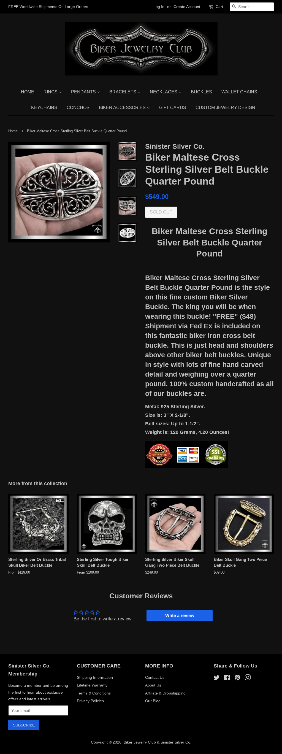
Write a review (179, 615)
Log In (158, 6)
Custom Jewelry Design (225, 107)
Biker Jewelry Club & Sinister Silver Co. (157, 742)
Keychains (44, 107)
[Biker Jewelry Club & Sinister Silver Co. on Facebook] (227, 678)
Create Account (186, 6)
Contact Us (154, 677)
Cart (219, 6)
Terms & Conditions (94, 693)
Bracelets (123, 92)
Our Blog (153, 701)
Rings (51, 92)
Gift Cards (172, 107)
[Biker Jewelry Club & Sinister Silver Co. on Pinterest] (237, 678)
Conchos (78, 107)
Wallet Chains (239, 92)
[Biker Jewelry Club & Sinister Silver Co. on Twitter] (217, 678)
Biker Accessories (123, 107)
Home (27, 92)
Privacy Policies (90, 701)
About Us (153, 685)
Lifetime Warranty (92, 685)
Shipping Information (95, 677)
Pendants (84, 92)
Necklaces (164, 92)
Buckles (201, 92)
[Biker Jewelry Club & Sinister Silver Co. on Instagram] (248, 678)
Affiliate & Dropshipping (165, 693)
